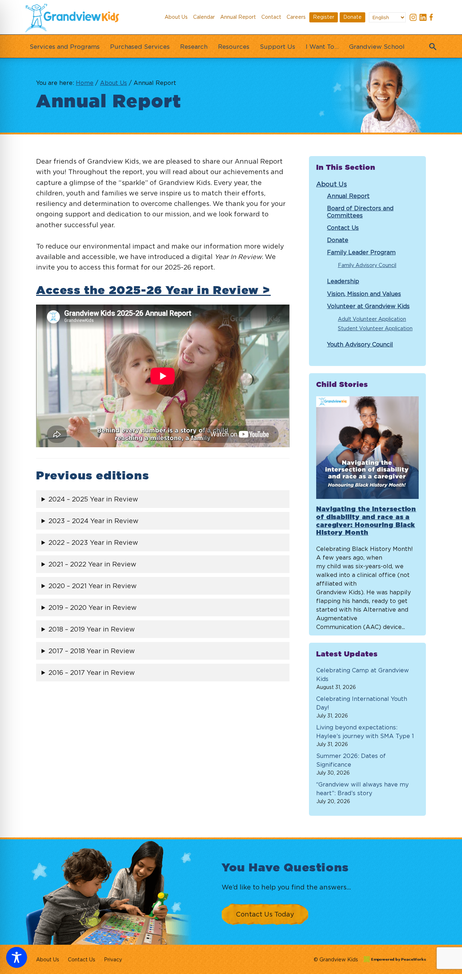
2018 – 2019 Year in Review (91, 629)
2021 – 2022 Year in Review (92, 564)
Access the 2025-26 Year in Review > (153, 290)
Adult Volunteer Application (372, 319)
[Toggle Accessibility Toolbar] (16, 957)
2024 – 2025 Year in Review (93, 499)
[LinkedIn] (423, 18)
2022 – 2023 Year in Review (93, 542)
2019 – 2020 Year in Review (92, 607)
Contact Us (343, 227)
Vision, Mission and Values (364, 293)
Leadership (343, 281)
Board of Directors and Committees (360, 211)
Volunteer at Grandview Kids (368, 306)
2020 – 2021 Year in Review (92, 585)
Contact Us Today (265, 914)
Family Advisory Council (367, 265)
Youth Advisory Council (360, 344)
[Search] (431, 44)
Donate (337, 240)
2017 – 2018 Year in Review (91, 650)
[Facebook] (433, 18)
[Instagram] (413, 18)
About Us (331, 184)
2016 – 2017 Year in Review (91, 672)
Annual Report (348, 196)
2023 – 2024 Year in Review (93, 520)
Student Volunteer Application (375, 328)
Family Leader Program (361, 252)
